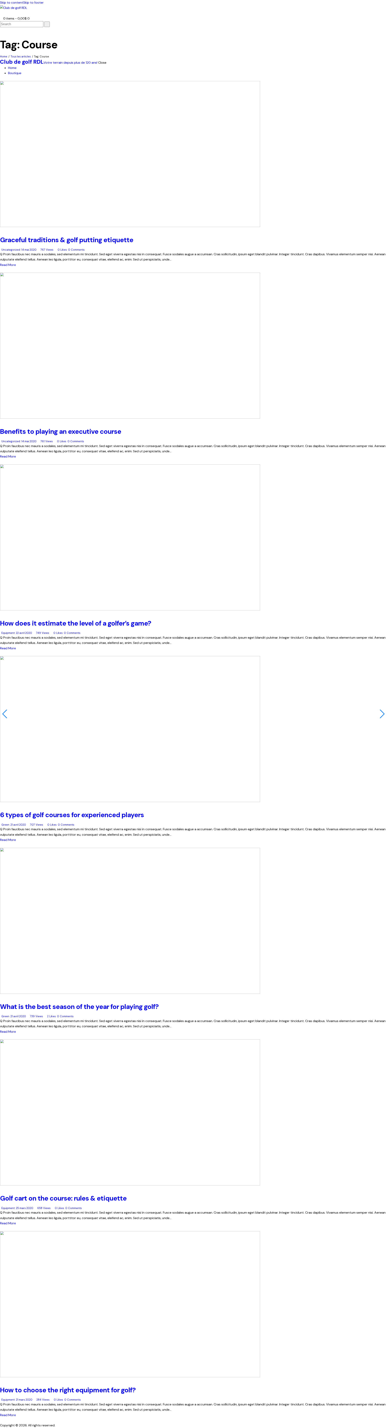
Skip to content (11, 2)
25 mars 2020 (24, 1208)
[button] (1, 13)
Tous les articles (21, 56)
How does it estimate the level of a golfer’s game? (75, 623)
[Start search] (47, 24)
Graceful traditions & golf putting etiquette (66, 240)
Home (3, 56)
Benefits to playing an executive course (60, 431)
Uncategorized (10, 249)
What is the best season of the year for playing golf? (79, 1006)
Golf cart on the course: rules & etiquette (63, 1198)
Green (5, 824)
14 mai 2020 (28, 249)
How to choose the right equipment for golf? (68, 1390)
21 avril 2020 (18, 824)
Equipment (8, 633)
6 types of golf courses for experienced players (72, 815)
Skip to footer (33, 2)
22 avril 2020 (24, 633)
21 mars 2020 (24, 1399)
